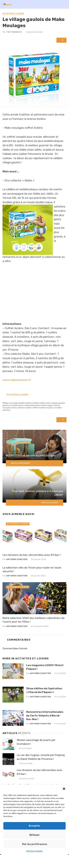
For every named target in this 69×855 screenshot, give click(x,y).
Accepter (34, 825)
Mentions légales (34, 851)
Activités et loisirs (13, 13)
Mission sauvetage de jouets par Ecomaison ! (36, 742)
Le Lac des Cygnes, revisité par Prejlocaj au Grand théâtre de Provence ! (41, 757)
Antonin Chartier (16, 559)
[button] (64, 788)
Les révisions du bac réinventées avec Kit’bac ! (32, 554)
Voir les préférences (34, 844)
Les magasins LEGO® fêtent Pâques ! (44, 667)
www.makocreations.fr (17, 380)
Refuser (34, 834)
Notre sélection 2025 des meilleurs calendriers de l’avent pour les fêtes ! (33, 619)
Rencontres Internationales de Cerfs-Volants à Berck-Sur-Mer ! (44, 715)
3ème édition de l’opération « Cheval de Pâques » (44, 690)
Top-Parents (14, 32)
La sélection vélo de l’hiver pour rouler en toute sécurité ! (32, 569)
